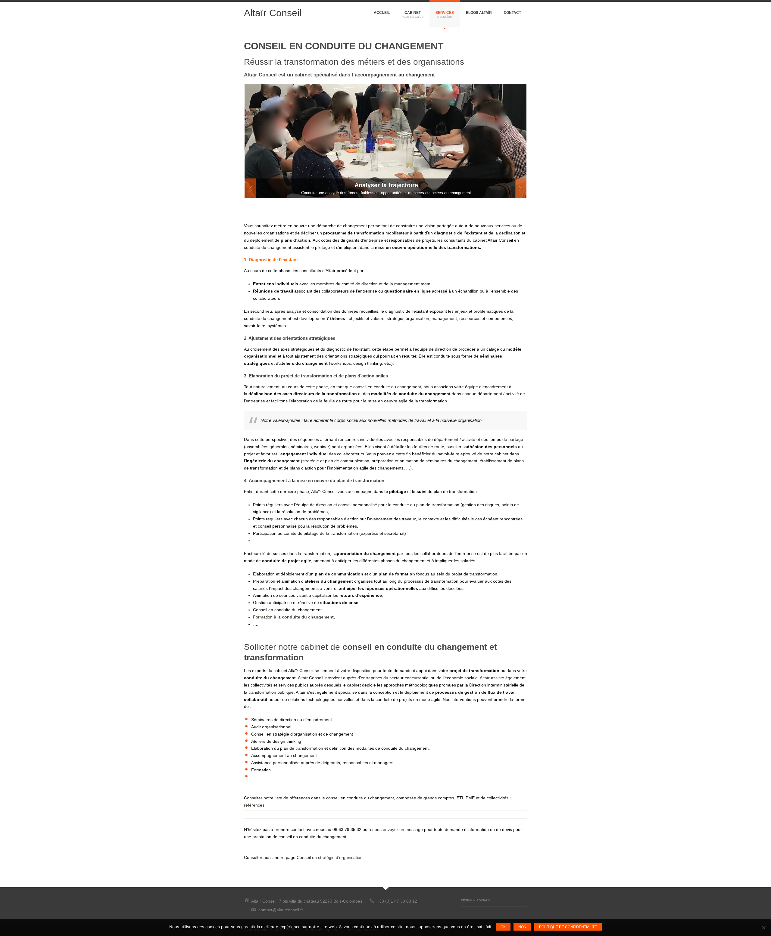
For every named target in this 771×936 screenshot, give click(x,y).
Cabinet (412, 13)
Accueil (382, 13)
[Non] (763, 928)
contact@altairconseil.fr (280, 909)
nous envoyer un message (397, 829)
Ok (503, 927)
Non (522, 927)
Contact (512, 13)
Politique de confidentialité (568, 927)
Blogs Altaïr (479, 13)
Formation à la (293, 617)
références (254, 805)
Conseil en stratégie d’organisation (330, 857)
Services (444, 13)
